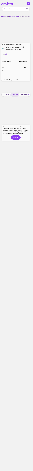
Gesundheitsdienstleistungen (13, 44)
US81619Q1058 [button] (26, 53)
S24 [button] (6, 54)
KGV (3, 67)
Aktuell (11, 9)
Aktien (10, 16)
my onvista (19, 9)
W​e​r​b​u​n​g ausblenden (22, 29)
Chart (7, 95)
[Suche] (27, 8)
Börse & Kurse (4, 16)
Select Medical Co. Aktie (18, 16)
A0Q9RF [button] (7, 53)
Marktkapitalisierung (6, 61)
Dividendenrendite (23, 61)
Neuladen (16, 137)
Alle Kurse (15, 95)
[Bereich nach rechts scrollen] (28, 95)
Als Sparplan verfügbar (13, 80)
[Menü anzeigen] (4, 8)
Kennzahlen (24, 95)
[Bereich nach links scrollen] (3, 95)
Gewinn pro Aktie (23, 67)
